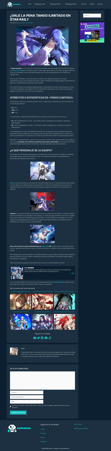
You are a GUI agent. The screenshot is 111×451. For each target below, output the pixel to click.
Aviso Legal (77, 424)
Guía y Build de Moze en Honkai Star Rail (42, 311)
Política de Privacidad (81, 428)
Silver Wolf (45, 246)
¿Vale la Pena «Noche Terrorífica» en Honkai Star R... (64, 291)
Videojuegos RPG (55, 4)
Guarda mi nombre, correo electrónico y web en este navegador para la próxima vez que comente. (41, 406)
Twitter (42, 429)
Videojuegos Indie (40, 4)
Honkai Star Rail (28, 22)
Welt (11, 183)
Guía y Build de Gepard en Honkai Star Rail (20, 311)
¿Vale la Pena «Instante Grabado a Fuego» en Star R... (64, 311)
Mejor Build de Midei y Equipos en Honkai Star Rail (42, 291)
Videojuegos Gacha (70, 4)
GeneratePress (65, 448)
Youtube (43, 433)
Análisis (92, 4)
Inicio (29, 4)
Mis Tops (83, 4)
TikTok (42, 437)
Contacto (100, 4)
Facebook (43, 441)
